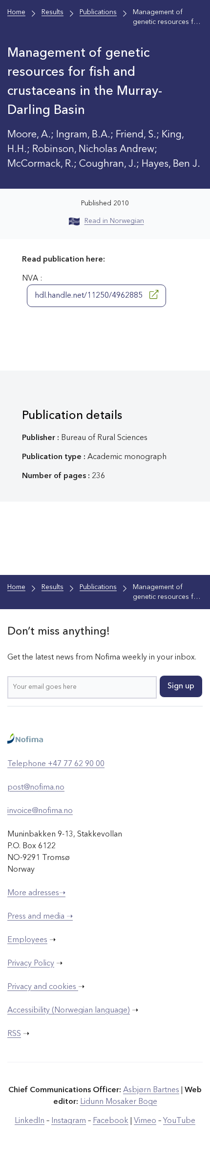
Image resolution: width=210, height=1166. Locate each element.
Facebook (110, 1121)
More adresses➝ (36, 893)
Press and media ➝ (40, 917)
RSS (14, 1034)
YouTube (179, 1121)
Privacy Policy (30, 964)
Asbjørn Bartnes (151, 1090)
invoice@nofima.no (40, 811)
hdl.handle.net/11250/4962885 (90, 296)
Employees (27, 940)
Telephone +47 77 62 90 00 (56, 764)
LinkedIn (29, 1121)
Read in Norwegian (114, 221)
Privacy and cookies (42, 987)
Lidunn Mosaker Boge (118, 1102)
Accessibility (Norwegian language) (68, 1010)
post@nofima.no (35, 788)
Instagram (68, 1121)
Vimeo (145, 1121)
